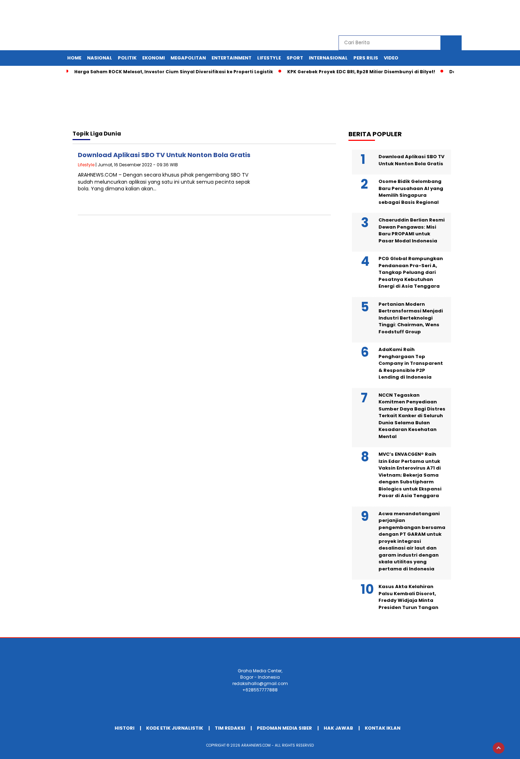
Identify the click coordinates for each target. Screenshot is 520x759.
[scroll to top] (498, 748)
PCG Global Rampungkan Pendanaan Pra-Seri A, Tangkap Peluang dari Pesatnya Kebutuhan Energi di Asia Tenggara (411, 272)
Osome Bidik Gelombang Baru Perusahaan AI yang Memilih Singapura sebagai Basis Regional (411, 192)
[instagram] (423, 18)
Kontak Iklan (382, 728)
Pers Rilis (365, 57)
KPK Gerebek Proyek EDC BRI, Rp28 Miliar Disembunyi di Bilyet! (361, 72)
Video (391, 57)
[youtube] (440, 18)
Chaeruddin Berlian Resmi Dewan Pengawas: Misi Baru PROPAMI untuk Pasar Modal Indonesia (412, 230)
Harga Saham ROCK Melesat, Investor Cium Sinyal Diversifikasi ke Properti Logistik (173, 72)
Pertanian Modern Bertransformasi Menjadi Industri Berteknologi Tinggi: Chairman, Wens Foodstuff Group (411, 318)
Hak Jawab (338, 728)
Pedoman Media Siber (284, 728)
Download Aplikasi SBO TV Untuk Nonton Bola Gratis (164, 154)
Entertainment (232, 57)
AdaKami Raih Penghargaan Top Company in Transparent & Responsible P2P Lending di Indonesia (411, 363)
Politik (127, 57)
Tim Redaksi (230, 728)
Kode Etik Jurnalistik (174, 728)
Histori (124, 728)
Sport (295, 57)
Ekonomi (153, 57)
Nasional (99, 57)
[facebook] (391, 18)
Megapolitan (188, 57)
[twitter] (407, 18)
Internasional (328, 57)
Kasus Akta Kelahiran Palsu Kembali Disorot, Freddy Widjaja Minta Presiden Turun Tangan (408, 597)
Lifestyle (269, 57)
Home (74, 57)
